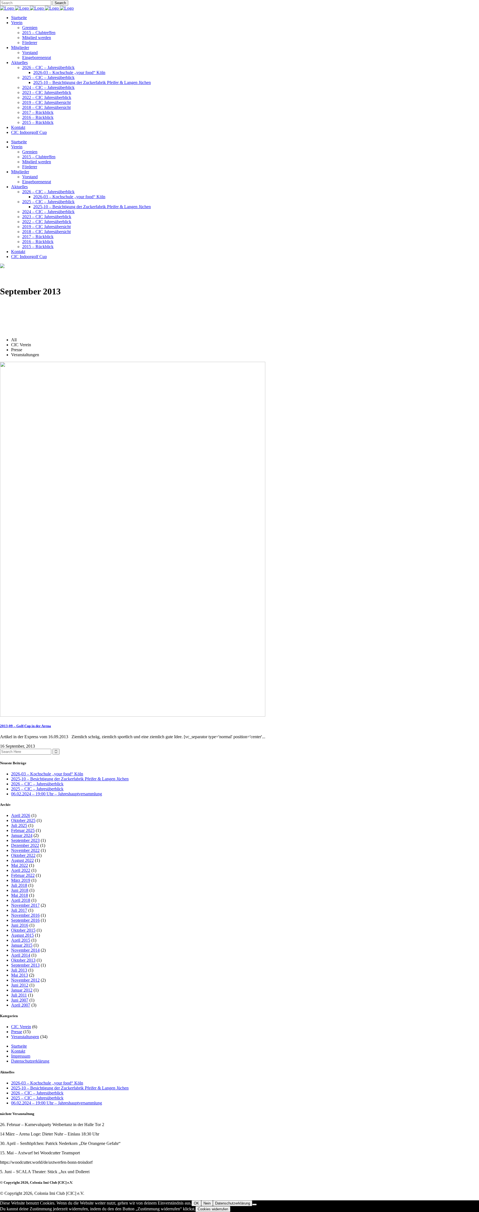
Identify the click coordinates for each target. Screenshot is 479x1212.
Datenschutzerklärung (30, 1061)
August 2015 (22, 935)
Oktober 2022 (23, 855)
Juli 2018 (19, 885)
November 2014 (25, 950)
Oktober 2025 (23, 820)
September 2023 (25, 840)
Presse (16, 1031)
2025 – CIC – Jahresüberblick (37, 788)
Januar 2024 (21, 835)
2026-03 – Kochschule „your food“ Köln (47, 773)
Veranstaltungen (25, 1036)
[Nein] (254, 1204)
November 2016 (25, 915)
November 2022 (25, 850)
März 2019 (20, 880)
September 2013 (25, 965)
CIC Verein (21, 1026)
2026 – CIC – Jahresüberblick (37, 783)
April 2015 (20, 940)
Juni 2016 (19, 925)
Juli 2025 (19, 825)
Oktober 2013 (23, 960)
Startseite (19, 1046)
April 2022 (20, 870)
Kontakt (18, 1051)
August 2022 (22, 860)
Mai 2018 (19, 895)
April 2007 (20, 1005)
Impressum (20, 1056)
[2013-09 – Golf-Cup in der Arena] (132, 715)
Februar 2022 (23, 875)
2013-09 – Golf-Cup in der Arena (25, 726)
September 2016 (25, 920)
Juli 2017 (19, 910)
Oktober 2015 (23, 930)
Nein (207, 1203)
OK (196, 1203)
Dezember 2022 (25, 845)
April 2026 (20, 815)
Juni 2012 (19, 985)
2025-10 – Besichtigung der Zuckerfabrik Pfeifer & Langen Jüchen (70, 778)
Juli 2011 (19, 995)
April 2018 (20, 900)
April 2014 (20, 955)
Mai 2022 (19, 865)
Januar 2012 (21, 990)
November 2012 (25, 980)
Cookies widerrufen (213, 1209)
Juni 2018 (19, 890)
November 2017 (25, 905)
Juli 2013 (19, 970)
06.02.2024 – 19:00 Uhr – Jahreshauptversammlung (56, 793)
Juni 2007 (19, 1000)
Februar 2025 (23, 830)
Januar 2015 (21, 945)
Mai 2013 (19, 975)
